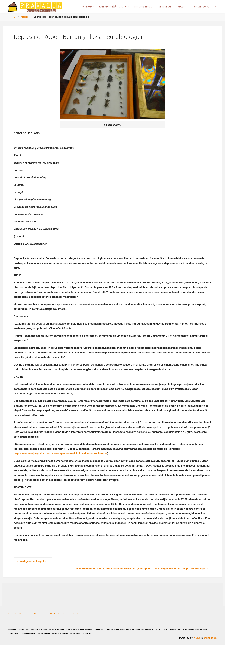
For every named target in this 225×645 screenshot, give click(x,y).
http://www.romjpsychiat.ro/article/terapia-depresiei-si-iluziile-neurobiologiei (60, 453)
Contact (76, 613)
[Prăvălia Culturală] (34, 6)
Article (24, 16)
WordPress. (210, 637)
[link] (215, 6)
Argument (15, 613)
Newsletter (56, 613)
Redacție (34, 613)
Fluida (197, 637)
